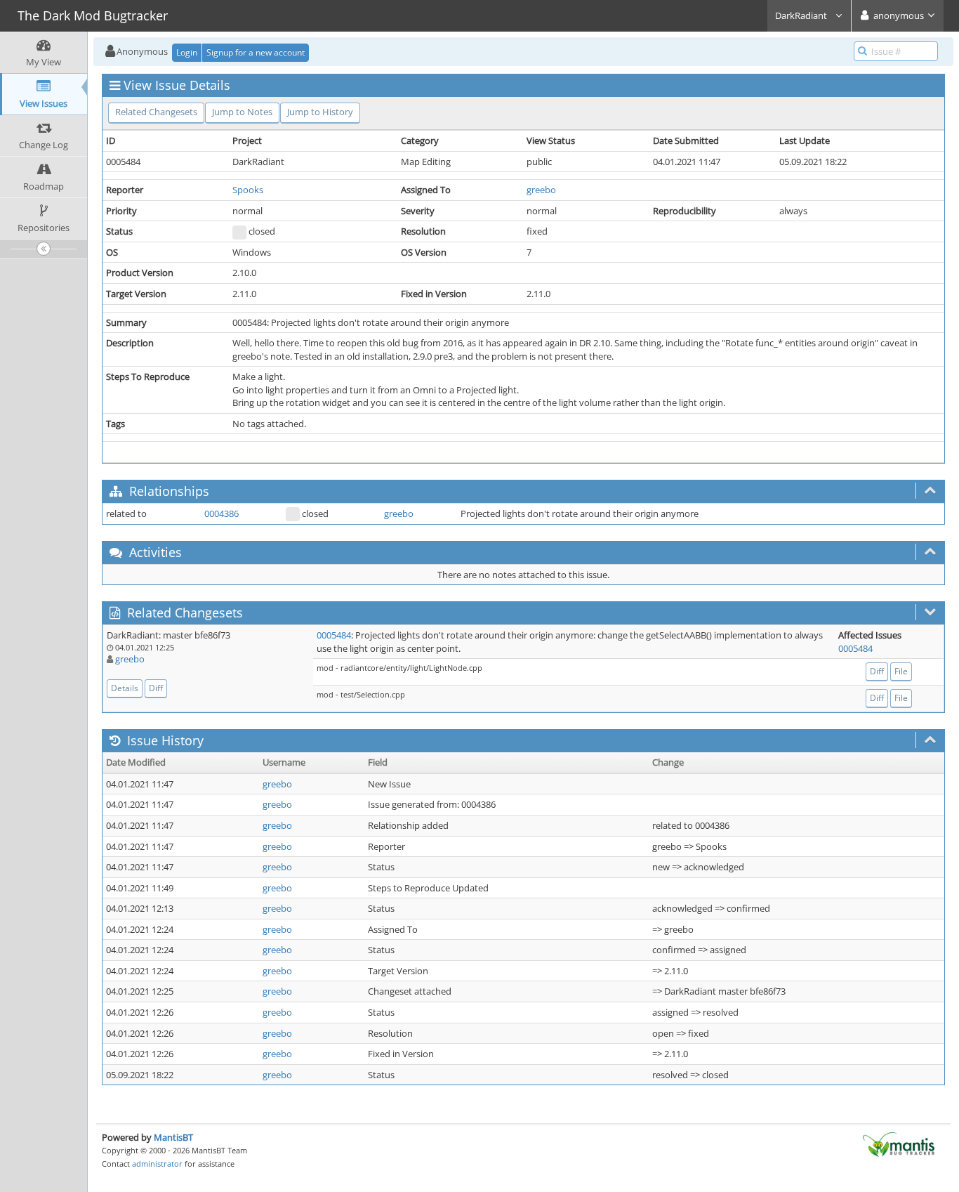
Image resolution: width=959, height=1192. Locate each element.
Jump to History (320, 111)
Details (124, 688)
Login (186, 52)
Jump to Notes (242, 111)
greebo (541, 189)
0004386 (221, 513)
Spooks (247, 189)
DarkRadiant (802, 15)
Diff (156, 688)
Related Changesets (156, 111)
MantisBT (173, 1137)
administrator (157, 1163)
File (901, 671)
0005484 (334, 635)
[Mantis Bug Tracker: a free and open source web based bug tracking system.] (898, 1143)
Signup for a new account (255, 52)
